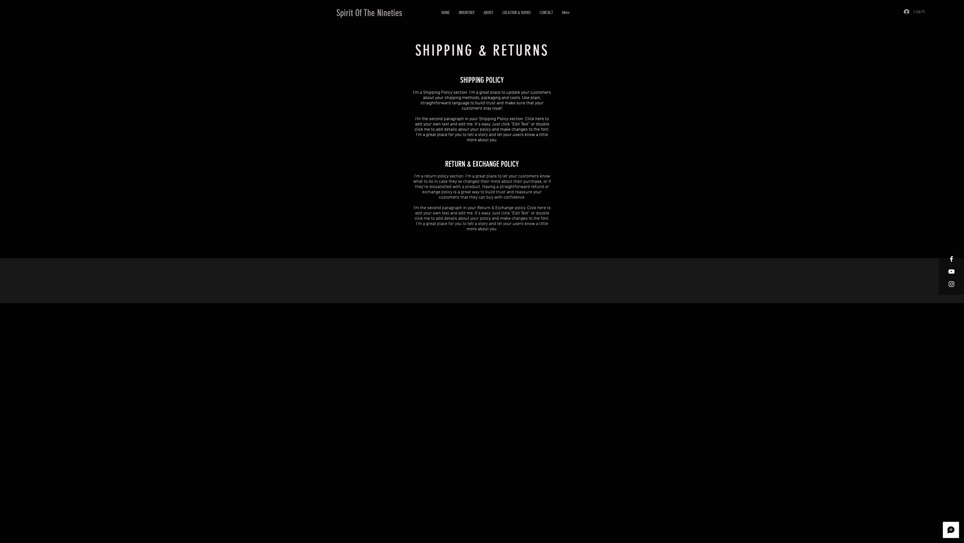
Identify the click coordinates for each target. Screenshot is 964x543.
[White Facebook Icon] (951, 259)
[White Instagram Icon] (951, 284)
